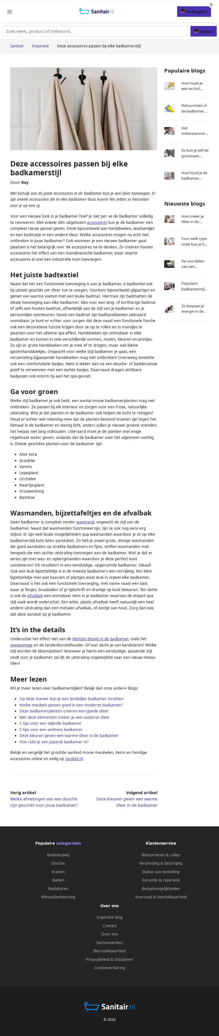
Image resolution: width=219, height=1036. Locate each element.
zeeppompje (21, 645)
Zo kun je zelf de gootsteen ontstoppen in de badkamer (194, 153)
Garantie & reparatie (161, 880)
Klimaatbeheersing (58, 897)
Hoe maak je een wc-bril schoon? (191, 86)
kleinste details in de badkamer (100, 638)
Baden (58, 880)
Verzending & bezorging (160, 863)
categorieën (68, 843)
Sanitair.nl (74, 758)
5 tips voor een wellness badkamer (51, 729)
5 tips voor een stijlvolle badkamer (50, 723)
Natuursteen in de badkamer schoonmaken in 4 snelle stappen (194, 108)
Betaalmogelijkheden (161, 888)
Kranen (58, 871)
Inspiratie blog (110, 917)
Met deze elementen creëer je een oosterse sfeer (64, 717)
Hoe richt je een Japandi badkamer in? (54, 741)
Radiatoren (58, 888)
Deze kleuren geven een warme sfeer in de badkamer (68, 735)
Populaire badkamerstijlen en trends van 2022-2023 (195, 286)
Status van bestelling (160, 871)
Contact (110, 925)
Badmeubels (58, 855)
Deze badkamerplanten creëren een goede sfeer (64, 711)
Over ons (109, 934)
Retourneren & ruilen (161, 855)
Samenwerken (109, 942)
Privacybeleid (98, 959)
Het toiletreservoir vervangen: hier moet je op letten (194, 130)
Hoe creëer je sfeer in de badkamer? (192, 219)
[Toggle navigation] (9, 11)
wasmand (85, 522)
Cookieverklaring (109, 967)
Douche (58, 863)
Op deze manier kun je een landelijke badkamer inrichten (71, 698)
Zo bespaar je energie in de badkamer (192, 308)
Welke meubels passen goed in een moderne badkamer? (71, 705)
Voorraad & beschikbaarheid (161, 897)
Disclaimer (124, 959)
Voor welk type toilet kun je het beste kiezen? (194, 241)
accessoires (97, 222)
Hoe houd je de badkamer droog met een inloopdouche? (194, 175)
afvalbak (35, 595)
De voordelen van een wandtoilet (192, 264)
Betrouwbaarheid (109, 950)
